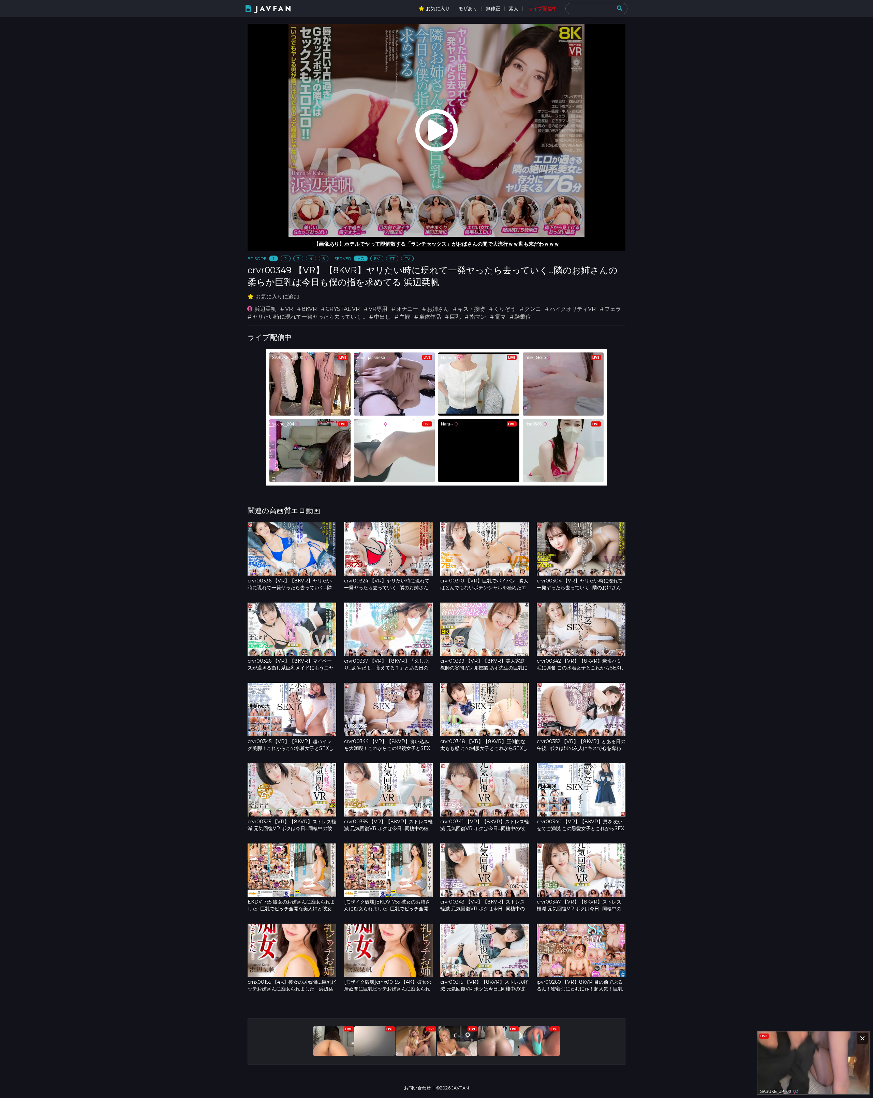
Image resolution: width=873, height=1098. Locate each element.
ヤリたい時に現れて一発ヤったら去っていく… (308, 317)
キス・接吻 (471, 309)
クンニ (532, 309)
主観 (404, 317)
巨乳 (455, 317)
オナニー (407, 309)
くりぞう (505, 309)
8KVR (309, 309)
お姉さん (438, 309)
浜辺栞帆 (265, 309)
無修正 (493, 8)
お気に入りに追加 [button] (277, 296)
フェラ (613, 309)
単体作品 (430, 317)
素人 (513, 8)
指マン (478, 317)
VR (289, 309)
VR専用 (378, 309)
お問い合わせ (417, 1087)
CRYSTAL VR (343, 309)
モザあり (467, 8)
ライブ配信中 (542, 8)
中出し (382, 317)
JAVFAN (274, 8)
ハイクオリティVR (573, 309)
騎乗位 (523, 317)
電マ (500, 317)
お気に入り (438, 8)
